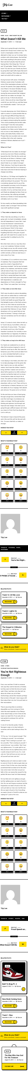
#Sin (23, 919)
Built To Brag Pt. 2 (9, 984)
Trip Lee (4, 537)
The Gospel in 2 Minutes (12, 627)
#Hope (18, 547)
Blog (3, 31)
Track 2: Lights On (9, 611)
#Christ (11, 919)
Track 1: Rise (7, 1015)
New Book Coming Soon (12, 999)
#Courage (12, 547)
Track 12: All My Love (11, 595)
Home (2, 35)
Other (4, 661)
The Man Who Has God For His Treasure (14, 1056)
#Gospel (17, 919)
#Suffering (4, 550)
